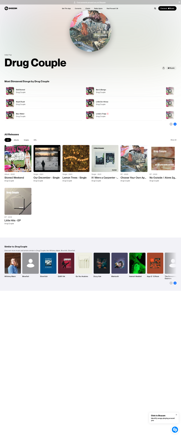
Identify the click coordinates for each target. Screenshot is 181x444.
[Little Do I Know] (123, 103)
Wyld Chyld (20, 102)
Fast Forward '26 (112, 8)
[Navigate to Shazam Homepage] (11, 8)
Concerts (78, 8)
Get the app (66, 8)
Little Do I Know (102, 102)
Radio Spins (98, 8)
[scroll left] (171, 124)
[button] (179, 2)
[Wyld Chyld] (43, 103)
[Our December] (170, 115)
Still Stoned (20, 90)
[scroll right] (175, 124)
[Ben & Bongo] (123, 90)
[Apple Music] (8, 184)
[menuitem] (66, 8)
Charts (87, 8)
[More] (73, 90)
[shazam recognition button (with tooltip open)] (175, 429)
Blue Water (20, 114)
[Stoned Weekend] (170, 103)
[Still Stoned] (43, 90)
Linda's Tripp (101, 114)
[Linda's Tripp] (123, 115)
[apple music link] (171, 68)
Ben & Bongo (101, 90)
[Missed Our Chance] (170, 91)
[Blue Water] (43, 115)
